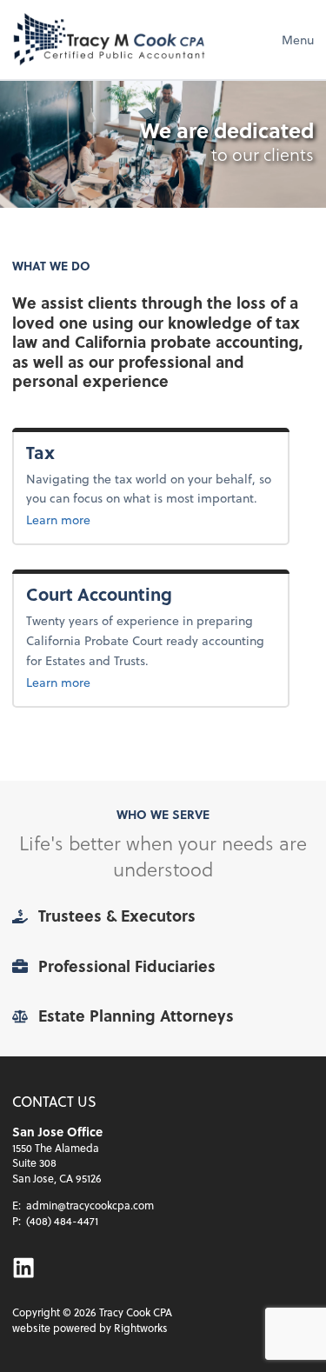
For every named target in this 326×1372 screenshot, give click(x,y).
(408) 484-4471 (62, 1221)
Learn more (86, 519)
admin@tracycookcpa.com (90, 1205)
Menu (298, 39)
